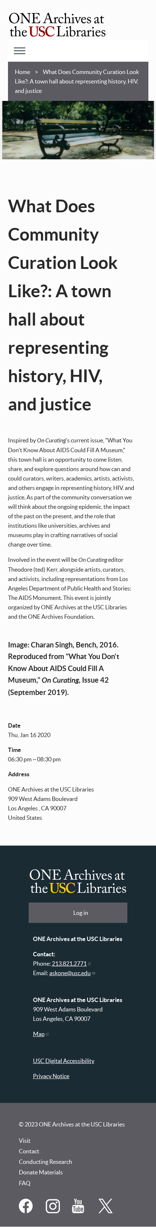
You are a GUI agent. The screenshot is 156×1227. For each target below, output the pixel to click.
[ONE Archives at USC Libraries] (57, 26)
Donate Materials (41, 1172)
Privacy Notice (51, 1076)
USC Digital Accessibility (63, 1061)
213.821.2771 (69, 963)
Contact (29, 1151)
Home (22, 72)
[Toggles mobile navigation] (19, 51)
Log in (80, 912)
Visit (24, 1140)
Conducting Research (45, 1161)
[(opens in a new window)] (26, 1211)
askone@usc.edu (70, 973)
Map (39, 1034)
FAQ (24, 1183)
